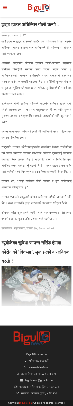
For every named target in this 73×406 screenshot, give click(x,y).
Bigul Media (25, 403)
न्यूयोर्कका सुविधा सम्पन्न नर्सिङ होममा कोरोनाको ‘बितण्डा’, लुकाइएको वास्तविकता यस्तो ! (36, 252)
